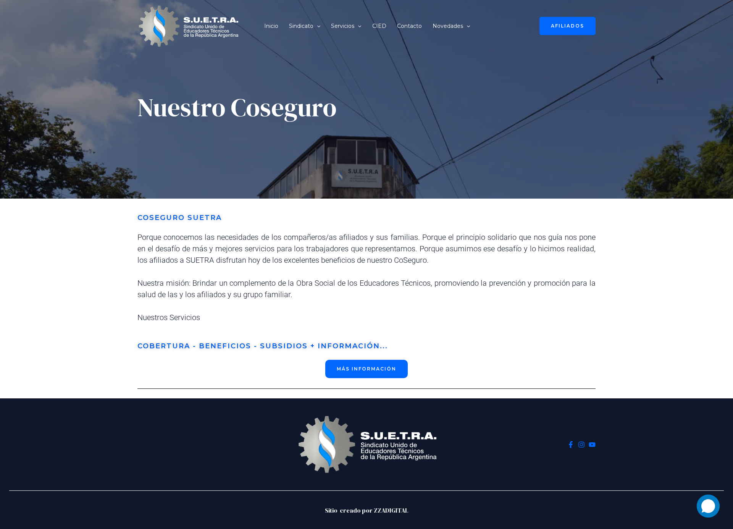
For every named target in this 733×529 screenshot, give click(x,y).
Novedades (448, 26)
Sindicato (301, 26)
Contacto (409, 26)
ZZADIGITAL (391, 510)
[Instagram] (581, 444)
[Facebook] (570, 444)
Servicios (342, 26)
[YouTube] (592, 444)
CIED (379, 26)
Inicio (271, 26)
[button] (316, 26)
